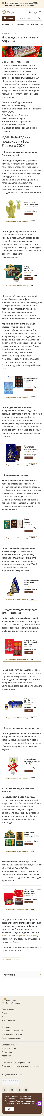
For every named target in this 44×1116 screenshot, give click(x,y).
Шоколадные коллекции (12, 1030)
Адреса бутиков (9, 1048)
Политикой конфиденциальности (19, 1103)
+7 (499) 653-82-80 (30, 12)
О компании (7, 1052)
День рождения (8, 1009)
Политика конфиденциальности (16, 1062)
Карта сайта (7, 1055)
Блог (4, 1016)
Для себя (34, 24)
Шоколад (6, 1027)
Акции (4, 1013)
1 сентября (20, 24)
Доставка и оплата (10, 1044)
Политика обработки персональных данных (21, 1066)
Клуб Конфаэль (8, 1020)
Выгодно (5, 24)
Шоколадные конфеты (12, 1034)
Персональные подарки (12, 1038)
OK (9, 1109)
